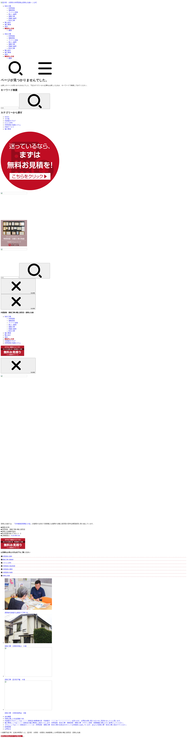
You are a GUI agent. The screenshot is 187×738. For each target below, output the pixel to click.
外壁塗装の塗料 (7, 556)
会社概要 (8, 716)
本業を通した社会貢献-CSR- (14, 718)
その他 (7, 119)
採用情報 (8, 727)
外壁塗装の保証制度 (9, 566)
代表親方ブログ (10, 121)
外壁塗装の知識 (7, 572)
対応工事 (8, 6)
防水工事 (12, 20)
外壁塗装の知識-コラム (13, 125)
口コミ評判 (8, 123)
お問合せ (8, 729)
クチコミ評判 (7, 563)
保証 (6, 26)
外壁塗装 (12, 8)
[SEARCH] (15, 75)
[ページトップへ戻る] (23, 736)
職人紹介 (8, 22)
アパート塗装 (13, 12)
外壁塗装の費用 (7, 569)
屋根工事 (12, 16)
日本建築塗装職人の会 (22, 524)
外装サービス (9, 127)
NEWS (7, 117)
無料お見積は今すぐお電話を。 (12, 736)
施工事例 (8, 24)
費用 (10, 30)
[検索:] (10, 108)
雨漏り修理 (12, 18)
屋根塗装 (12, 10)
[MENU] (45, 75)
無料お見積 (6, 575)
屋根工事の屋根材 (8, 559)
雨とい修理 (12, 14)
